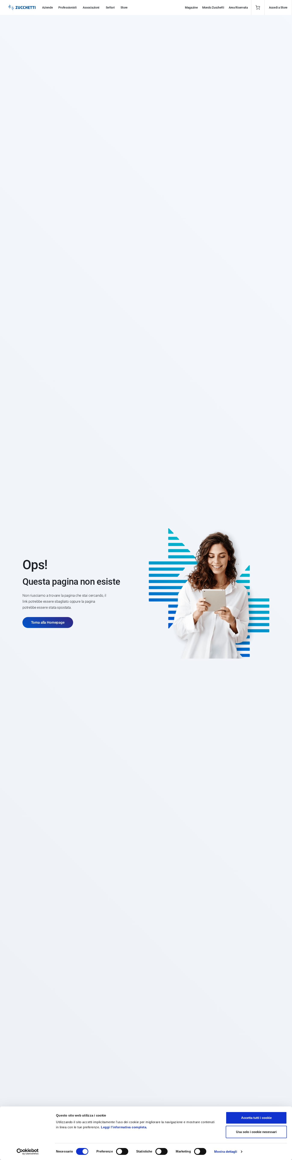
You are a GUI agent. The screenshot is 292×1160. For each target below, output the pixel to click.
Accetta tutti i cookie (256, 1118)
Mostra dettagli (225, 1151)
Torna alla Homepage (48, 622)
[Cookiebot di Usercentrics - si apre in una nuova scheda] (27, 1151)
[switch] (122, 1151)
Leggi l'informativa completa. (124, 1127)
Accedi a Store (278, 7)
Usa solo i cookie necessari (256, 1132)
